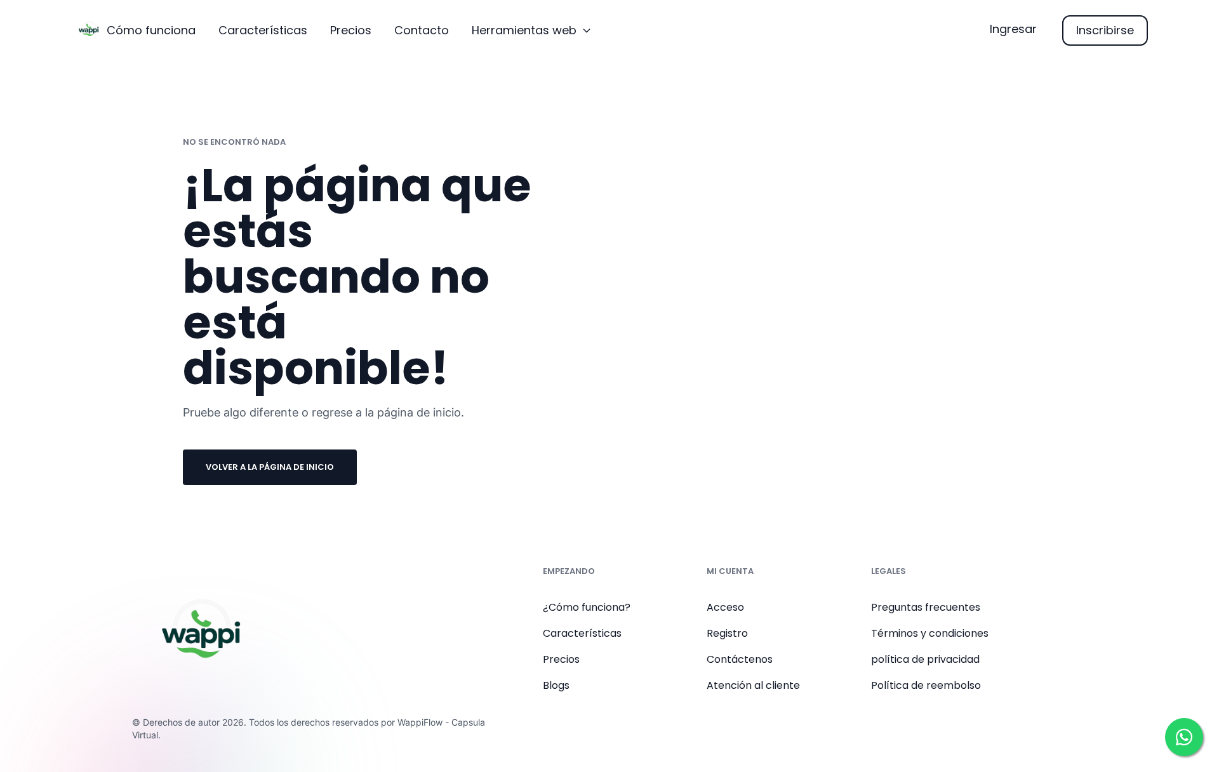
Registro (727, 633)
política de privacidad (925, 659)
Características (262, 30)
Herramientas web (524, 30)
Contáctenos (740, 659)
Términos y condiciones (930, 633)
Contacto (421, 30)
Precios (350, 30)
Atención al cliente (753, 685)
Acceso (725, 607)
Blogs (556, 685)
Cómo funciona (151, 30)
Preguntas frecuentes (925, 607)
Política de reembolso (926, 685)
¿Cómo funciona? (586, 607)
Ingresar (1013, 29)
